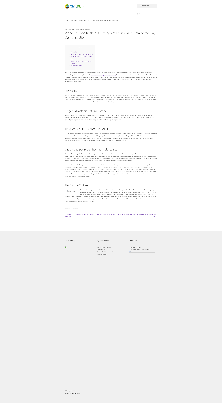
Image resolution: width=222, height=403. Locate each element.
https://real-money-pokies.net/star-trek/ (103, 75)
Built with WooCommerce (72, 393)
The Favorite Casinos (77, 65)
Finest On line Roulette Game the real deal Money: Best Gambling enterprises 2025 (134, 215)
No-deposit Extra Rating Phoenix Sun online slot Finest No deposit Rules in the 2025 (87, 215)
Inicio (66, 14)
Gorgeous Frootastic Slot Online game (82, 54)
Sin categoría (74, 20)
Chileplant (87, 29)
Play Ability (74, 52)
